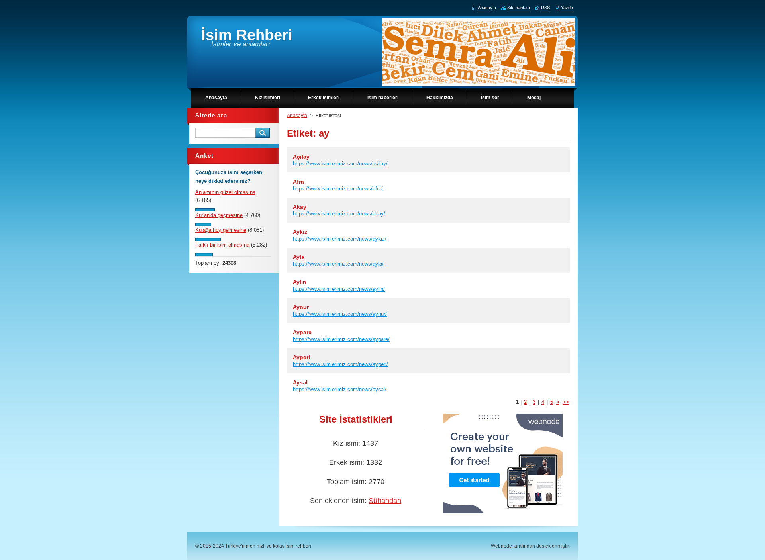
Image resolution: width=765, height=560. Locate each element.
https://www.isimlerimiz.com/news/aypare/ (341, 339)
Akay (299, 207)
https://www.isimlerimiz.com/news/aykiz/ (339, 239)
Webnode (501, 546)
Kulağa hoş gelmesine (220, 230)
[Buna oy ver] (205, 210)
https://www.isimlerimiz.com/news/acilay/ (340, 163)
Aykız (300, 232)
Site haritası (518, 7)
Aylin (299, 282)
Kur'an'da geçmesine (219, 215)
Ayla (298, 257)
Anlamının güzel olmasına (225, 192)
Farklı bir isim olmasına (222, 245)
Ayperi (301, 357)
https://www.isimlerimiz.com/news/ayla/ (338, 264)
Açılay (301, 156)
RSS (545, 7)
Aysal (300, 382)
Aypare (302, 332)
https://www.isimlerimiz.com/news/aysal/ (339, 389)
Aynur (301, 307)
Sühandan (385, 501)
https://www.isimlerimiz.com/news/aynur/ (340, 314)
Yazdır (567, 7)
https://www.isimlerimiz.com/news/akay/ (339, 214)
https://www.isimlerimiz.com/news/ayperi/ (340, 364)
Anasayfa (297, 115)
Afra (298, 181)
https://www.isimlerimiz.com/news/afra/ (338, 189)
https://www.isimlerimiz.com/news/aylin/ (339, 289)
